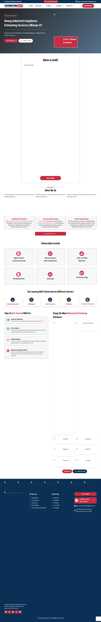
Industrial (34, 503)
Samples (56, 500)
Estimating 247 (43, 221)
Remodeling (35, 505)
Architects (69, 304)
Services (38, 6)
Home (31, 6)
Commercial (35, 500)
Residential (35, 498)
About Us (69, 6)
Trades (48, 6)
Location (59, 6)
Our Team (56, 505)
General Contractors (13, 304)
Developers (31, 304)
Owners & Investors (88, 304)
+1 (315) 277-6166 (84, 499)
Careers (56, 503)
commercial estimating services (45, 223)
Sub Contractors (50, 304)
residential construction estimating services (19, 221)
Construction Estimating (39, 508)
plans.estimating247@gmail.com (35, 321)
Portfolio (56, 508)
